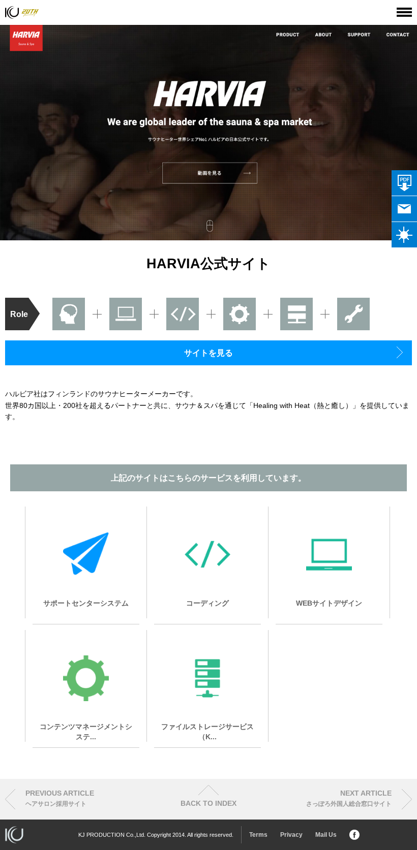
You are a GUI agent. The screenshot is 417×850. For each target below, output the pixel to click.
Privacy (291, 834)
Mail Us (326, 834)
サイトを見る (208, 352)
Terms (258, 834)
